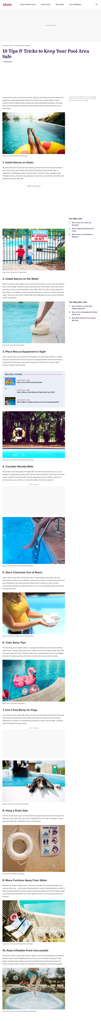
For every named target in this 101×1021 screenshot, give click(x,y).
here (86, 100)
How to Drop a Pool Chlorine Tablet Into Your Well (35, 392)
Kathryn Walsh (8, 61)
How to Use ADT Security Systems (29, 382)
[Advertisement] (50, 79)
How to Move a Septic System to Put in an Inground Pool (38, 402)
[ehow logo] (7, 4)
